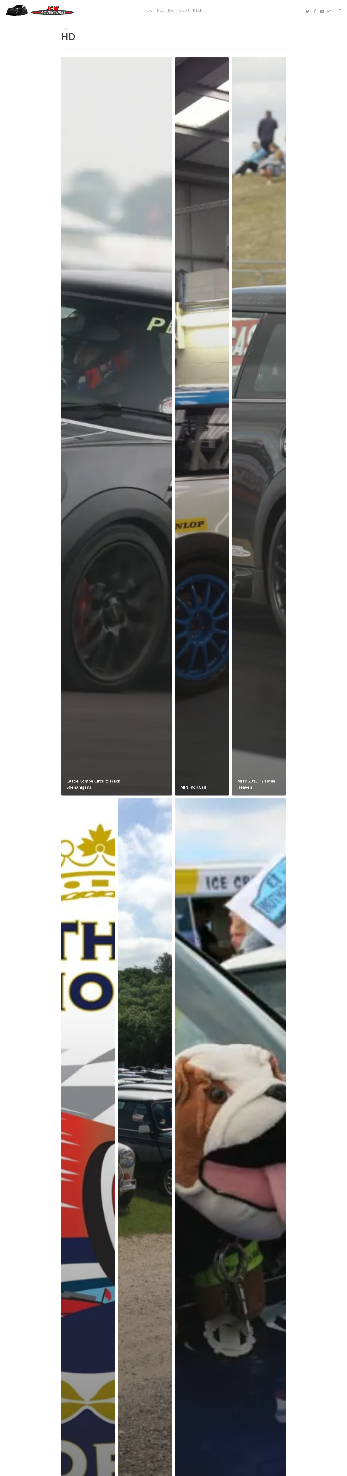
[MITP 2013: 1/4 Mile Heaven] (259, 426)
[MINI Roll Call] (202, 426)
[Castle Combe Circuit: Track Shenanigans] (116, 426)
